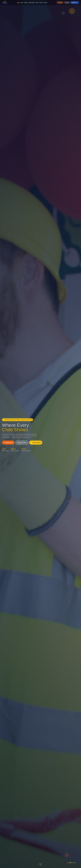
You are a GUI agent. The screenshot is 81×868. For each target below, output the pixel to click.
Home (18, 2)
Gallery (25, 2)
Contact (45, 2)
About (22, 2)
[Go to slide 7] (75, 862)
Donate (60, 2)
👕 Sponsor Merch (36, 442)
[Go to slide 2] (68, 862)
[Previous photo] (65, 862)
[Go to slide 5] (72, 862)
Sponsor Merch (31, 2)
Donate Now (9, 442)
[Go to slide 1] (67, 862)
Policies (41, 2)
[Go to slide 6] (74, 862)
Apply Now (74, 2)
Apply (37, 2)
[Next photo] (77, 862)
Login (67, 2)
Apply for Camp (22, 442)
